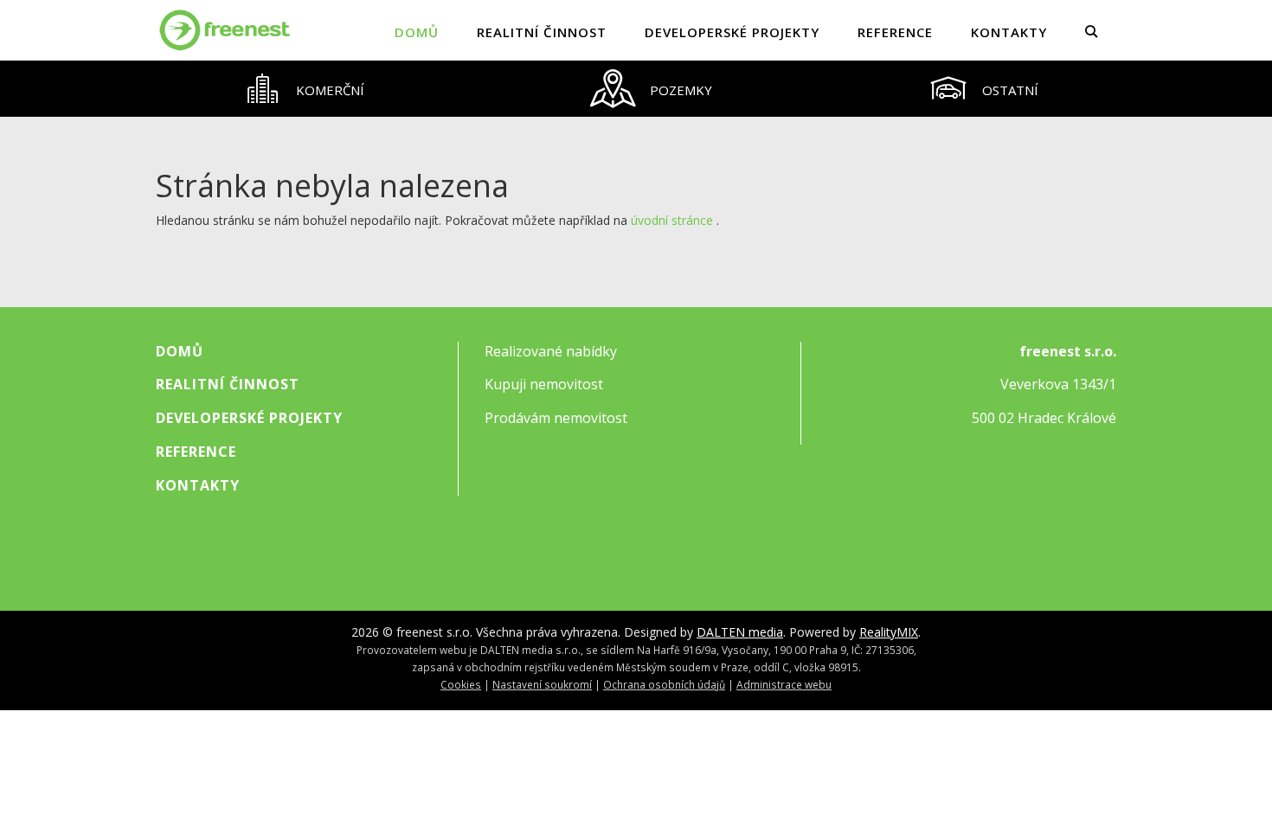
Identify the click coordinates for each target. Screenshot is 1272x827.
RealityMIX (888, 632)
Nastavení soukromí (542, 684)
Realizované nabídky (551, 351)
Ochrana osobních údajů (664, 684)
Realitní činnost (542, 32)
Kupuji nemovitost (544, 384)
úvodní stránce (672, 220)
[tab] (303, 89)
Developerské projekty (732, 32)
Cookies (460, 684)
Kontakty (1009, 32)
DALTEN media (740, 632)
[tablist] (636, 89)
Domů (417, 32)
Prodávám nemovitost (556, 417)
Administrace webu (784, 684)
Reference (895, 32)
